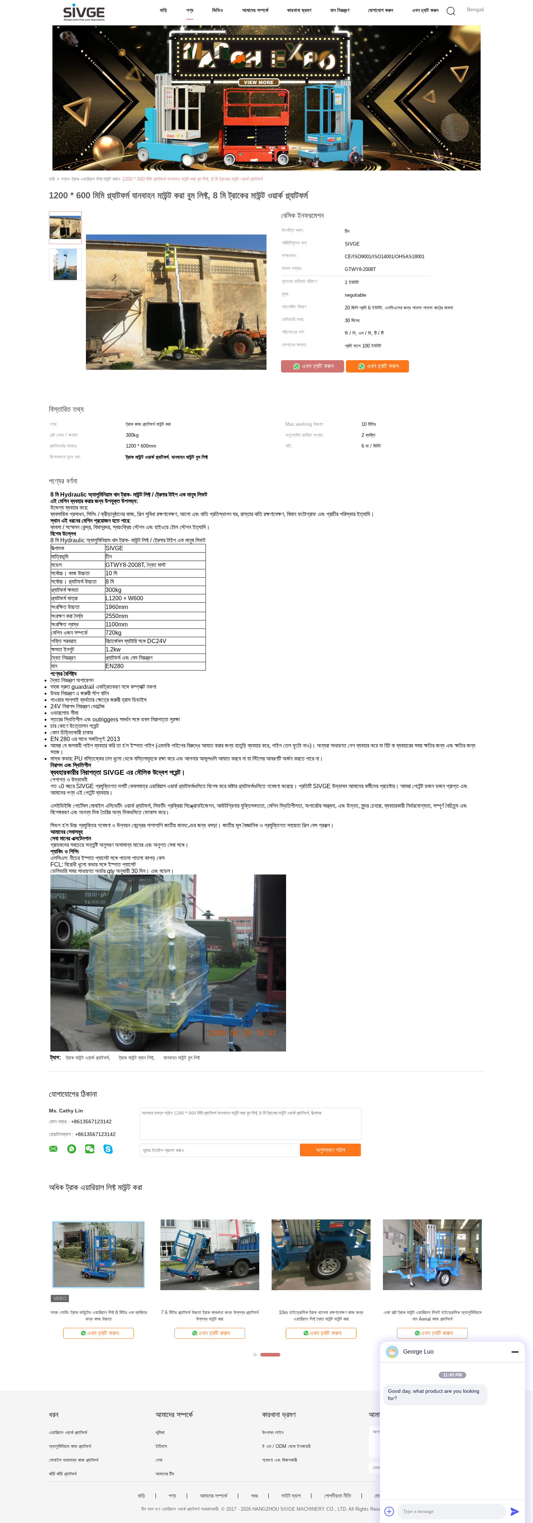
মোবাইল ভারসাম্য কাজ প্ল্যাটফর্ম (73, 1460)
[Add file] (389, 1511)
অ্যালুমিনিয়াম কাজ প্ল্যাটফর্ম (70, 1446)
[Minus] (515, 1351)
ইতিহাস (161, 1446)
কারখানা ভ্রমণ (299, 10)
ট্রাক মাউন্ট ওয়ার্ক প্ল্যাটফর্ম (87, 1058)
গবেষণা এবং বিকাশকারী (279, 1460)
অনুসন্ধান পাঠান (330, 1150)
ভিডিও (217, 10)
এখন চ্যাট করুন (425, 10)
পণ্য (189, 10)
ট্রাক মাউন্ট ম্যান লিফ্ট (136, 1058)
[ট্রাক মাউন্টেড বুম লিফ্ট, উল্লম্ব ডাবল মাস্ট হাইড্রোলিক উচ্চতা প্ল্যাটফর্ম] (98, 1254)
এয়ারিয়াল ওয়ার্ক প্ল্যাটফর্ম (68, 1432)
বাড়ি (163, 10)
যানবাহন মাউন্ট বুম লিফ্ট (182, 1058)
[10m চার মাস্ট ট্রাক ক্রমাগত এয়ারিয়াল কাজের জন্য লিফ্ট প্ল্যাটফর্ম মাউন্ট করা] (432, 1254)
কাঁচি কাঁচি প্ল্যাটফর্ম (63, 1474)
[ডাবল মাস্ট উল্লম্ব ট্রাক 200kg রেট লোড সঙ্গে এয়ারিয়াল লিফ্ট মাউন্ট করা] (209, 1254)
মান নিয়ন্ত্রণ (339, 10)
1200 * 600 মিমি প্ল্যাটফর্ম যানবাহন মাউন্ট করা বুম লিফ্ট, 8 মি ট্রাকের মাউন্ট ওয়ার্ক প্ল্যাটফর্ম (192, 179)
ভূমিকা (160, 1432)
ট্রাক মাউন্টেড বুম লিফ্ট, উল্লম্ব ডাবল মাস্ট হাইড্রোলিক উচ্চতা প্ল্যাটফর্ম (98, 1316)
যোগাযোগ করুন (380, 10)
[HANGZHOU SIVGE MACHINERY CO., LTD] (84, 12)
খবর (254, 1495)
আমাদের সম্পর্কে (255, 10)
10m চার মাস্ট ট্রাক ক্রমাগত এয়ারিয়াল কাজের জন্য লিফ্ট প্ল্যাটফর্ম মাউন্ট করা (432, 1316)
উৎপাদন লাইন (273, 1432)
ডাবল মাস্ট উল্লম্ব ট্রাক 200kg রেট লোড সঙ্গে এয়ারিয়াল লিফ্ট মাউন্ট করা (210, 1316)
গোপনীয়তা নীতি (337, 1495)
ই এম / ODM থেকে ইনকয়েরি (286, 1446)
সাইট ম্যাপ (291, 1495)
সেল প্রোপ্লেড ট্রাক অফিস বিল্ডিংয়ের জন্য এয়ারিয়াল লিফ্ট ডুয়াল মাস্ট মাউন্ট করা (321, 1316)
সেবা (159, 1460)
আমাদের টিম (165, 1474)
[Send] (515, 1511)
